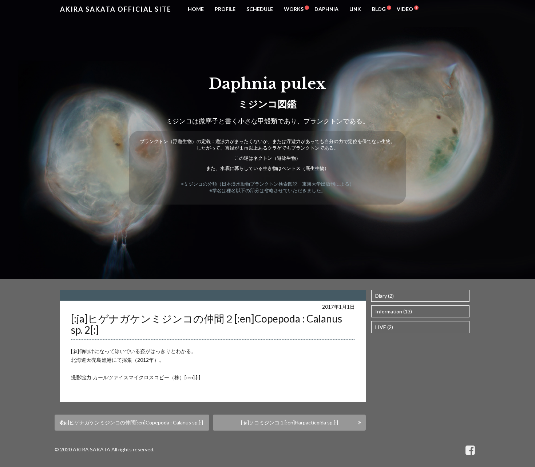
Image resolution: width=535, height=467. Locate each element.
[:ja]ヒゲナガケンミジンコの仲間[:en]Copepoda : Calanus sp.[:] (132, 422)
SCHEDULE (259, 9)
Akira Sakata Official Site (115, 9)
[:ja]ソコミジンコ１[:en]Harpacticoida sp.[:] (289, 422)
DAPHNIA (326, 9)
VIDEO (405, 9)
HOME (196, 9)
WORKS (294, 9)
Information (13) (393, 311)
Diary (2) (384, 296)
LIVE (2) (384, 327)
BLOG (379, 9)
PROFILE (225, 9)
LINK (355, 9)
